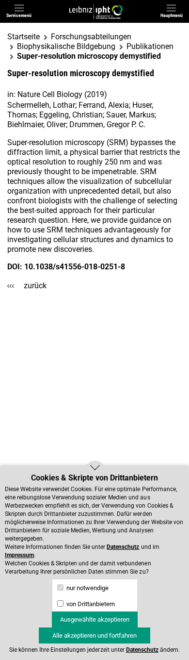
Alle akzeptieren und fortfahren (94, 635)
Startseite (23, 36)
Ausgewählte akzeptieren (94, 619)
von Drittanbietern (90, 604)
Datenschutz (123, 547)
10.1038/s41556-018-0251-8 (74, 266)
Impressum (19, 555)
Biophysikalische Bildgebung (66, 46)
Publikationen (149, 46)
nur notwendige (87, 588)
